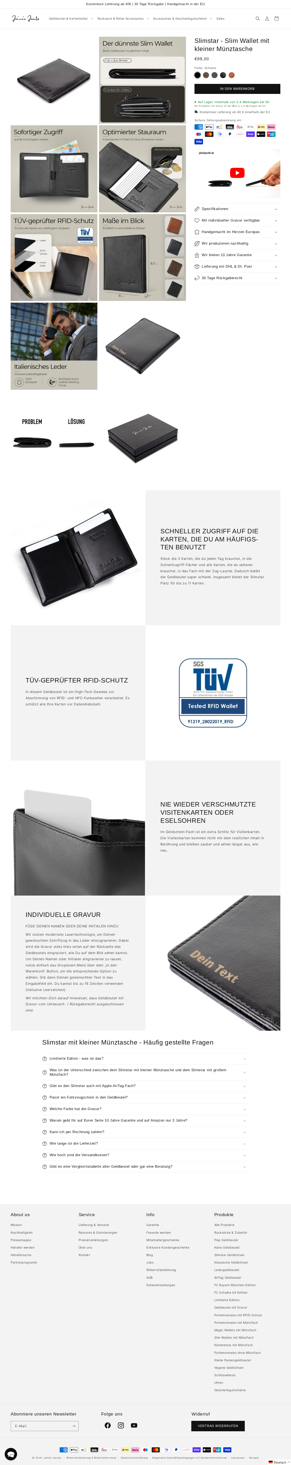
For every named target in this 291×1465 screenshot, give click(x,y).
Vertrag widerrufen (218, 1426)
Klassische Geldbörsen (231, 1262)
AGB (149, 1277)
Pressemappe (21, 1240)
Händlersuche (21, 1255)
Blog (149, 1255)
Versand (254, 1457)
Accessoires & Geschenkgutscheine (180, 18)
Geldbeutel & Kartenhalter (68, 18)
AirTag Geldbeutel (227, 1277)
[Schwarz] (197, 75)
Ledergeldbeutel (226, 1270)
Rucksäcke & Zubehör (230, 1232)
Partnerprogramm (24, 1262)
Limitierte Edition (227, 1300)
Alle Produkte (224, 1225)
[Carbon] (223, 75)
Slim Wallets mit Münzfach (234, 1337)
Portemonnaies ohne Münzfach (237, 1352)
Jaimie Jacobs (52, 1457)
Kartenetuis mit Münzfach (233, 1345)
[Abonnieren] (73, 1426)
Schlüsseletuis (225, 1375)
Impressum (238, 1457)
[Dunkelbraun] (232, 75)
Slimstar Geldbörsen (229, 1255)
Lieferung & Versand (94, 1225)
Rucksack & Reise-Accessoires (121, 18)
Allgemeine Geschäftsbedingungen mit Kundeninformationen (189, 1457)
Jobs (150, 1262)
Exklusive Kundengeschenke (167, 1247)
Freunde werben (158, 1232)
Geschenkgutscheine (230, 1390)
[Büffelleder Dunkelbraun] (206, 75)
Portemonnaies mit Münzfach (236, 1322)
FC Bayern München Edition (235, 1285)
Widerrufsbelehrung (161, 1270)
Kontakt (84, 1255)
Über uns (85, 1247)
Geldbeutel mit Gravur (231, 1307)
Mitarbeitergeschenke (162, 1240)
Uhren (218, 1382)
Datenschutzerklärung (134, 1457)
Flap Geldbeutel (226, 1240)
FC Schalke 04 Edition (231, 1292)
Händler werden (23, 1247)
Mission (16, 1225)
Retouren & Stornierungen (98, 1232)
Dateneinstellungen (160, 1285)
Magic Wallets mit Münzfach (235, 1330)
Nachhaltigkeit (22, 1232)
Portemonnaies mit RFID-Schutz (238, 1315)
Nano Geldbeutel (227, 1247)
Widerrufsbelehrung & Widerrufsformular (91, 1457)
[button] (70, 18)
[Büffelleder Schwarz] (215, 75)
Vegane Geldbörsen (229, 1367)
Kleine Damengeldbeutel (232, 1360)
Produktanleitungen (93, 1240)
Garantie (152, 1225)
